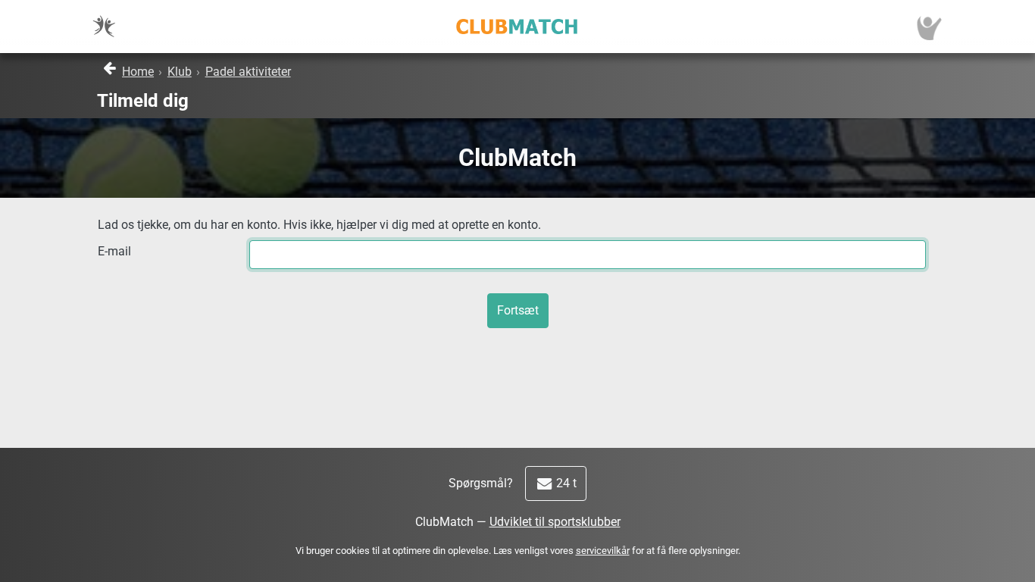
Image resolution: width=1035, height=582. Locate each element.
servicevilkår (603, 550)
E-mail (114, 251)
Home (138, 71)
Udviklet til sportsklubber (555, 522)
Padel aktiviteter (248, 71)
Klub (179, 71)
